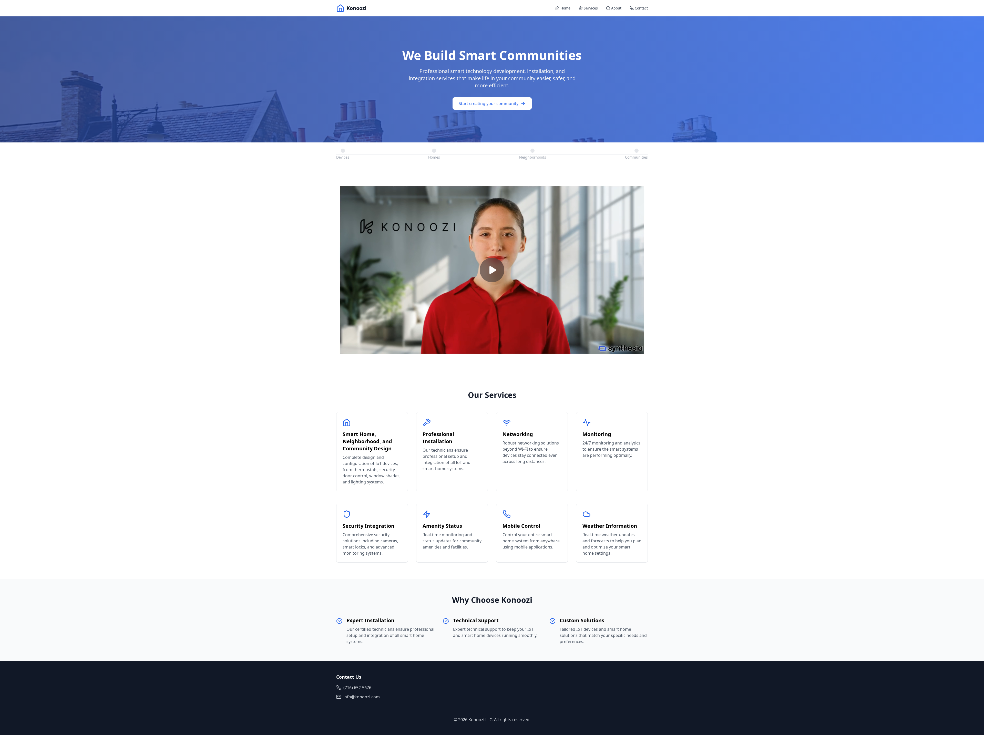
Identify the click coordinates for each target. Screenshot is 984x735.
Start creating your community (488, 103)
